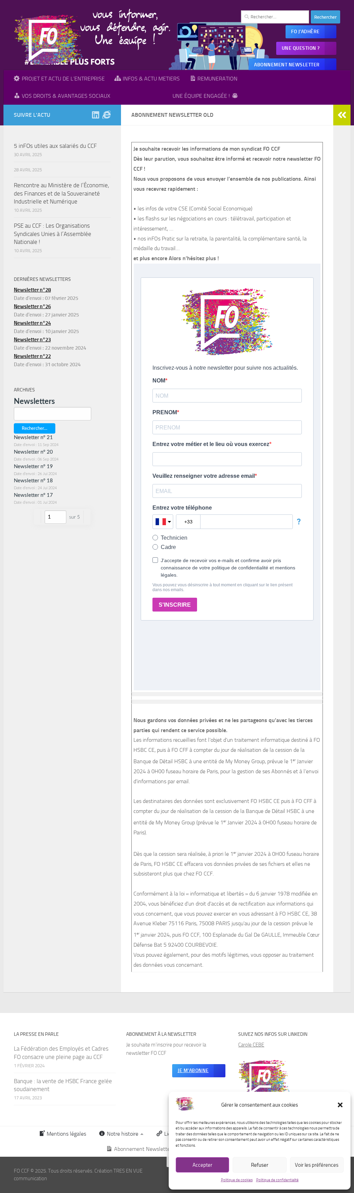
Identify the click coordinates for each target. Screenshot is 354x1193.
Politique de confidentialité (277, 1180)
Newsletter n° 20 (33, 452)
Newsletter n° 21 (33, 437)
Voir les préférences (316, 1165)
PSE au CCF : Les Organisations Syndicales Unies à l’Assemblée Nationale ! (52, 233)
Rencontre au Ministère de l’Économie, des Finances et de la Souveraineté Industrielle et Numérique (61, 193)
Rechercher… (34, 428)
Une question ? (301, 48)
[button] (340, 1104)
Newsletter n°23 (32, 340)
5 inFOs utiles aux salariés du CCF (55, 145)
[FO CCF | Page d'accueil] (48, 40)
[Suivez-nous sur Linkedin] (95, 115)
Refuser (259, 1165)
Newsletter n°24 (32, 323)
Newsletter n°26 (32, 306)
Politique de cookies (237, 1180)
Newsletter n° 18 (33, 480)
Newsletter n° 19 (33, 466)
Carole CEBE (251, 1045)
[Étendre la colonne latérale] (342, 115)
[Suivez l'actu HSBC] (106, 115)
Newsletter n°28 (32, 290)
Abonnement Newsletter (287, 65)
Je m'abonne (193, 1070)
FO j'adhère (305, 32)
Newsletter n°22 (32, 356)
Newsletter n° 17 (33, 495)
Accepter (202, 1165)
